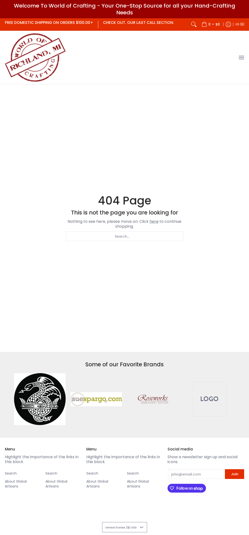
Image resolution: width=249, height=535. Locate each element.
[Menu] (241, 57)
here (154, 221)
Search (11, 473)
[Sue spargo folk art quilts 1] (96, 399)
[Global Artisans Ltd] (35, 57)
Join (234, 474)
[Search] (194, 24)
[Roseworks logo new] (152, 399)
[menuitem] (210, 24)
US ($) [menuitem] (239, 24)
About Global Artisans (16, 484)
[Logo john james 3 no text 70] (40, 399)
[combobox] (124, 236)
